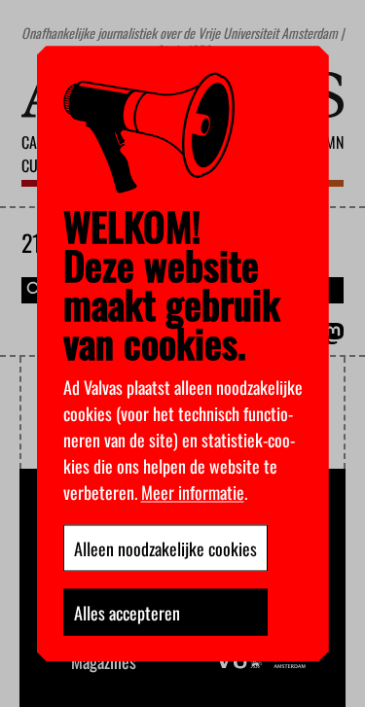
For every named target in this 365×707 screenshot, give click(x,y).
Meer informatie (192, 491)
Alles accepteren (127, 611)
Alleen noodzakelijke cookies (165, 547)
